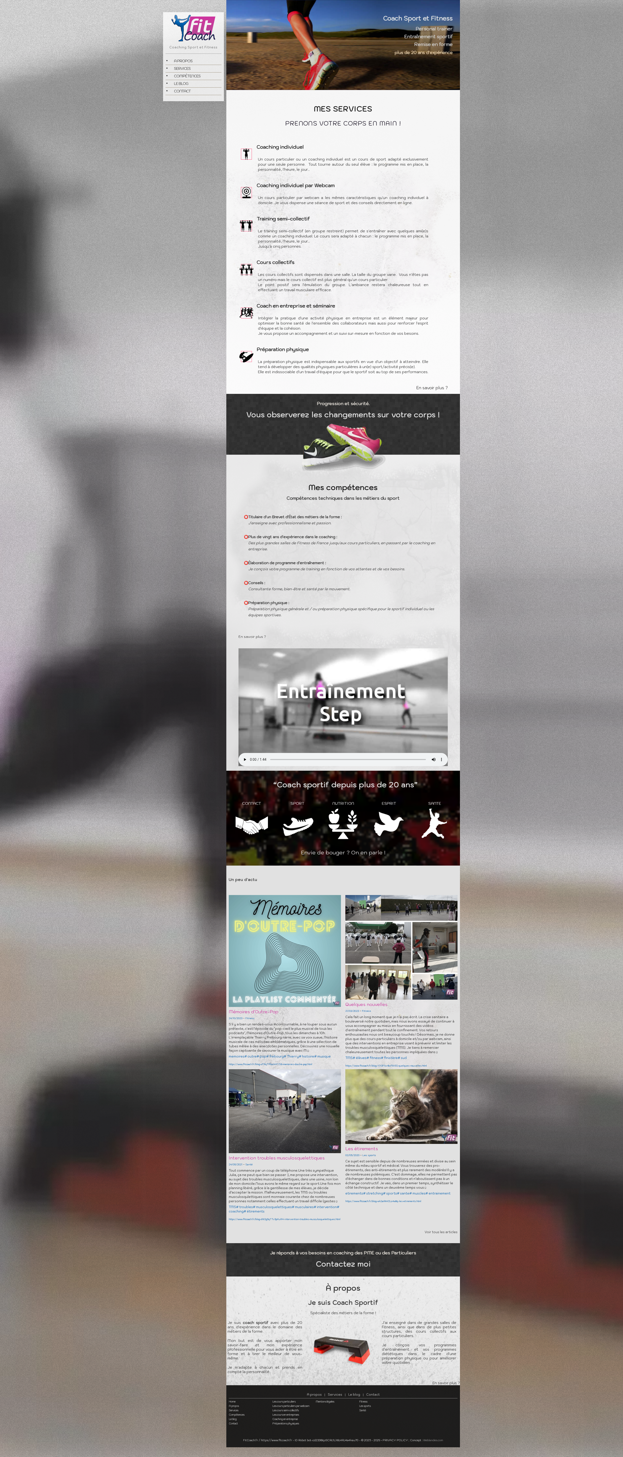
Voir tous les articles (441, 1232)
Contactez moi (343, 1263)
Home (232, 1401)
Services (182, 68)
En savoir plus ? (432, 387)
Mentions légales (325, 1401)
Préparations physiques (285, 1423)
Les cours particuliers (283, 1401)
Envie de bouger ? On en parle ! (343, 852)
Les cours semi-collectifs (285, 1410)
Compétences (187, 76)
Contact (182, 91)
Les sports (365, 1406)
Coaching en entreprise (285, 1419)
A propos (183, 61)
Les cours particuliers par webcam (290, 1406)
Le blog (181, 83)
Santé (362, 1410)
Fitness (363, 1401)
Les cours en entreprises (285, 1414)
